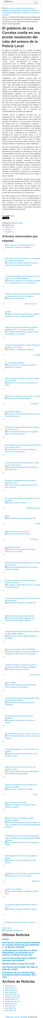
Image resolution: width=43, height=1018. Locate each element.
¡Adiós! (5, 939)
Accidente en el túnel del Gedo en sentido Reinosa (22, 873)
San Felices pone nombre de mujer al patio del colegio (19, 967)
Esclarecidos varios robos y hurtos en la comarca (22, 733)
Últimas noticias (17, 223)
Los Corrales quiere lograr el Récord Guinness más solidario (19, 959)
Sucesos (8, 229)
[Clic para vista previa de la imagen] (21, 11)
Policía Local (9, 227)
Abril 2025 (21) (10, 986)
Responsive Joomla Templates (16, 1017)
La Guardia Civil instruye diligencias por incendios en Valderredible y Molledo (22, 632)
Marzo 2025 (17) (11, 988)
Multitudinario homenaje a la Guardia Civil (19, 616)
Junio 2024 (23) (10, 1008)
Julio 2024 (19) (10, 1006)
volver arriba (6, 928)
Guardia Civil (9, 232)
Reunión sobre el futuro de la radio (18, 963)
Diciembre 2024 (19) (12, 995)
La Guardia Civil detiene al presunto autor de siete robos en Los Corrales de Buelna (22, 277)
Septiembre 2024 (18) (12, 1001)
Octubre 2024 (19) (11, 999)
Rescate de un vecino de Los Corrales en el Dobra (22, 396)
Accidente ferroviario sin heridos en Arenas (20, 922)
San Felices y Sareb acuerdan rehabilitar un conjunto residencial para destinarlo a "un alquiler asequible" (21, 944)
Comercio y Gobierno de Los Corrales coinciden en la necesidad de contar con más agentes (23, 295)
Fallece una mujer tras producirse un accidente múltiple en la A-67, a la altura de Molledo (21, 328)
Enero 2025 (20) (10, 992)
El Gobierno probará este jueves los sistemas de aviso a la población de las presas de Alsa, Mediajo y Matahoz (23, 838)
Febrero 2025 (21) (11, 990)
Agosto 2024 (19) (11, 1003)
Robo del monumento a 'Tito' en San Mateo (20, 649)
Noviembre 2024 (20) (12, 997)
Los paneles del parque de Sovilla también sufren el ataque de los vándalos (22, 699)
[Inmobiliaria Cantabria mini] (12, 930)
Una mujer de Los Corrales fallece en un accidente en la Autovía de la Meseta (22, 259)
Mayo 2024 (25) (10, 1010)
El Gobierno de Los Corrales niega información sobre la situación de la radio (19, 974)
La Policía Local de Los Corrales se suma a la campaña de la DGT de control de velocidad (21, 666)
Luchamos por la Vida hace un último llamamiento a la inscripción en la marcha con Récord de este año (19, 952)
